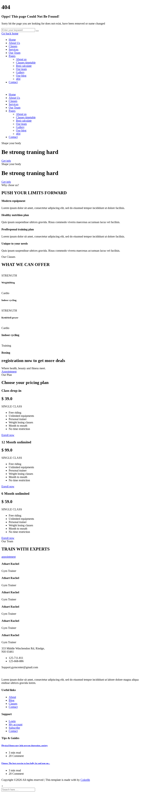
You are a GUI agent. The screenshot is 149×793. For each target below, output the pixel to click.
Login (12, 721)
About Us (14, 42)
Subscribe (14, 727)
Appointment (9, 371)
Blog (11, 700)
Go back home (9, 33)
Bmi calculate (24, 65)
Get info (6, 160)
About (12, 697)
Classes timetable (26, 62)
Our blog (21, 75)
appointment (8, 556)
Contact (13, 82)
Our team (21, 69)
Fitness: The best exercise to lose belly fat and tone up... (25, 763)
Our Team (14, 52)
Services (13, 49)
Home (12, 39)
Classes (13, 46)
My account (15, 724)
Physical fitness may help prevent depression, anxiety (24, 745)
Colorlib (85, 779)
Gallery (20, 72)
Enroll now (7, 435)
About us (21, 59)
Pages (12, 56)
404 (18, 78)
